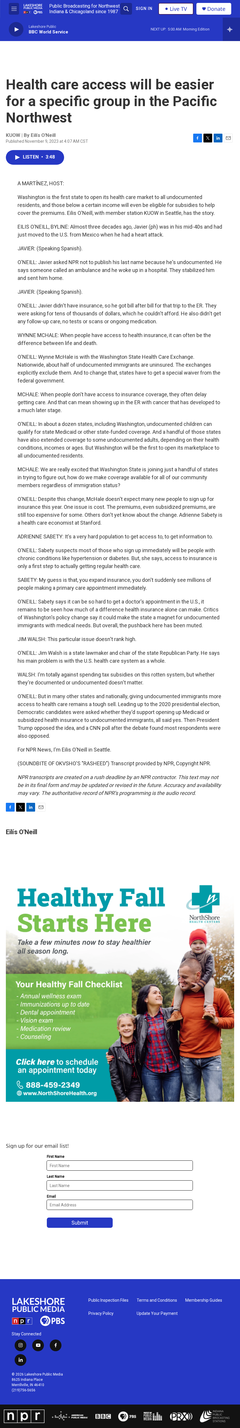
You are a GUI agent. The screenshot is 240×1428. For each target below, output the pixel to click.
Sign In (144, 8)
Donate (216, 9)
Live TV (178, 8)
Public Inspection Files (108, 1300)
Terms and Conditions (157, 1300)
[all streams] (231, 29)
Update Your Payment (157, 1313)
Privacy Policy (101, 1313)
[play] (16, 29)
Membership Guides (203, 1300)
